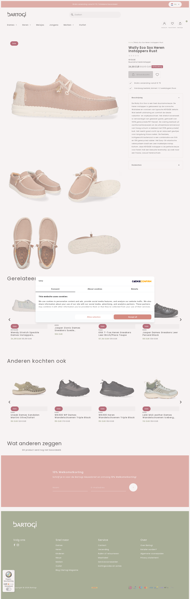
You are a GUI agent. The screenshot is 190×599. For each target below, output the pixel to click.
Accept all (132, 317)
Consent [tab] (55, 289)
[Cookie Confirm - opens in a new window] (141, 281)
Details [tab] (134, 289)
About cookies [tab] (95, 289)
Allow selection (94, 317)
